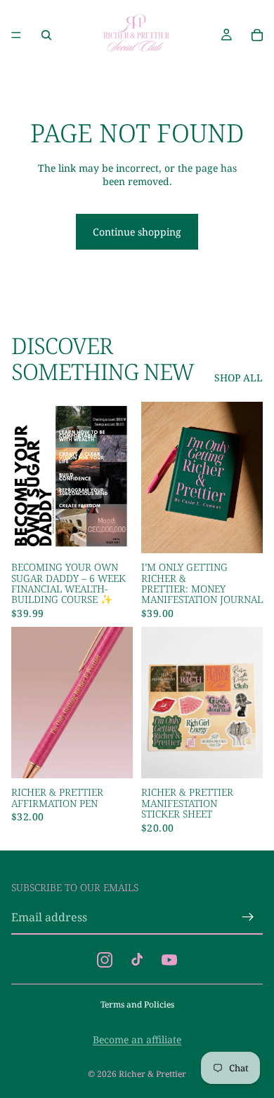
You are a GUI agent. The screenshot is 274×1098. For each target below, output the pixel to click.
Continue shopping (137, 231)
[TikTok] (137, 960)
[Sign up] (248, 917)
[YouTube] (169, 960)
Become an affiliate (137, 1039)
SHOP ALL (238, 377)
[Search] (46, 35)
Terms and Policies (137, 1004)
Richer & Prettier (152, 1074)
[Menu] (16, 35)
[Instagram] (104, 960)
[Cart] (257, 35)
